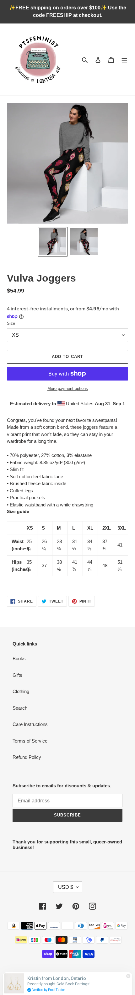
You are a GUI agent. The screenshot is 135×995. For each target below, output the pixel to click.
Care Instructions (30, 724)
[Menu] (124, 59)
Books (19, 658)
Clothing (21, 691)
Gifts (17, 675)
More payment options (67, 388)
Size (11, 323)
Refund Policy (27, 757)
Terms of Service (30, 741)
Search (20, 708)
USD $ (65, 887)
